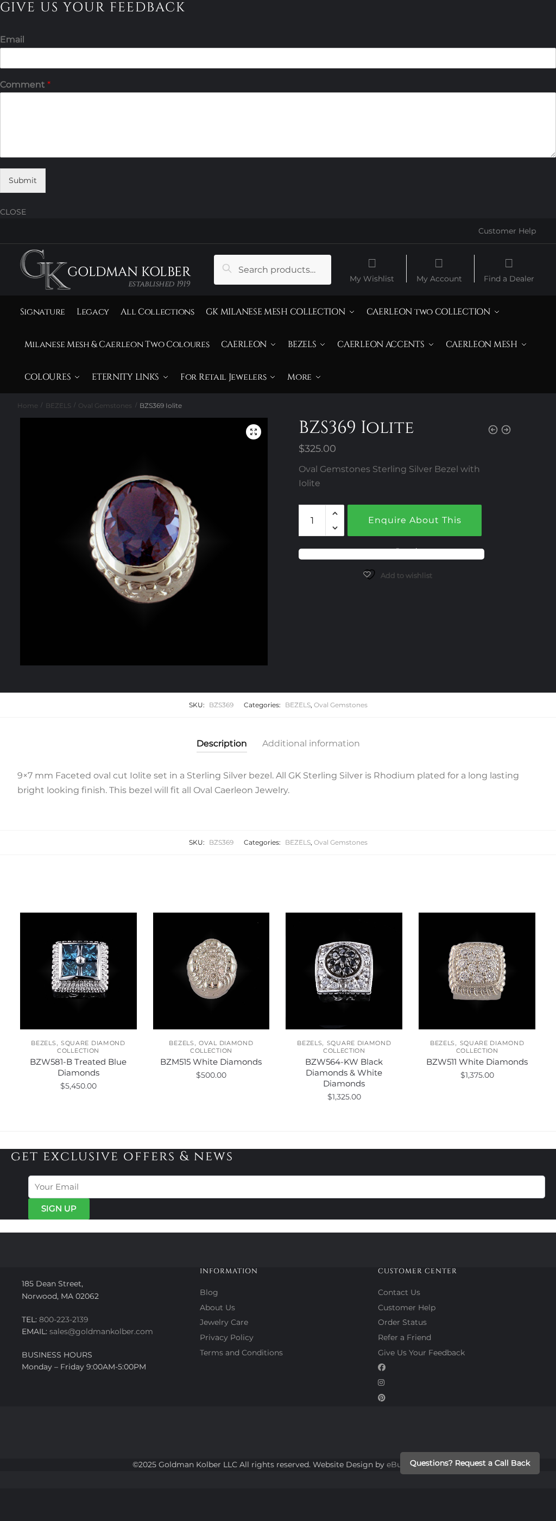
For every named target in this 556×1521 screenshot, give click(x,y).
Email (12, 39)
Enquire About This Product (415, 525)
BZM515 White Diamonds (211, 1062)
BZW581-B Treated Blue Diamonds (78, 1067)
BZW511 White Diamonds (477, 1062)
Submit (23, 180)
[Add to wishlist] (123, 926)
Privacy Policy (227, 1337)
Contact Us (399, 1292)
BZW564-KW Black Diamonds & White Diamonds (344, 1073)
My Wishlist (372, 278)
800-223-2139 (64, 1319)
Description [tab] (222, 743)
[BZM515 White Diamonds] (211, 971)
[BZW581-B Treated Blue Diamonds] (78, 971)
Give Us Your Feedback (421, 1352)
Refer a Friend (404, 1337)
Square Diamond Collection (91, 1046)
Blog (209, 1292)
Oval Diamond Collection (222, 1046)
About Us (217, 1307)
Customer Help (507, 231)
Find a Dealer (509, 278)
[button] (253, 431)
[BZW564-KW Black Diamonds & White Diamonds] (344, 971)
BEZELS (58, 405)
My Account (439, 278)
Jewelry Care (224, 1322)
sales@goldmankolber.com (101, 1331)
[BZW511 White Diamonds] (477, 971)
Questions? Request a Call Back (470, 1463)
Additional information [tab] (311, 743)
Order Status (402, 1322)
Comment (25, 84)
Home (27, 405)
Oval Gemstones (105, 405)
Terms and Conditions (241, 1352)
